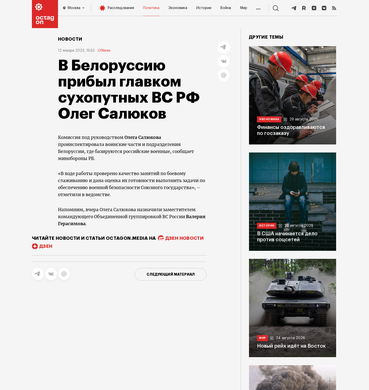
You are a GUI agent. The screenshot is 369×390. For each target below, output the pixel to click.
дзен (45, 246)
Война (225, 8)
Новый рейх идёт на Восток (291, 346)
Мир (243, 8)
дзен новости (184, 238)
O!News (104, 50)
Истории (203, 8)
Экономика (177, 8)
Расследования (120, 8)
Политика (151, 8)
